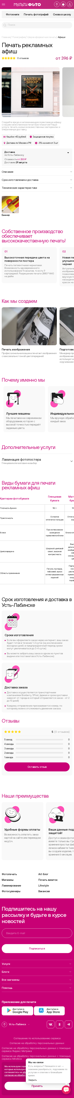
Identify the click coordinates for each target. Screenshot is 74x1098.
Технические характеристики (19, 187)
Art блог (43, 874)
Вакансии (44, 891)
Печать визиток (48, 879)
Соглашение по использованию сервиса (37, 1038)
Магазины (7, 879)
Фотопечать (9, 874)
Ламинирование (11, 885)
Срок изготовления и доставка (20, 179)
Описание (7, 171)
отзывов (23, 58)
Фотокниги (12, 14)
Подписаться (37, 948)
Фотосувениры (11, 891)
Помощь (7, 987)
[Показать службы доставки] (68, 153)
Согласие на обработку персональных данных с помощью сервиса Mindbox (36, 1057)
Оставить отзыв (37, 766)
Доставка (14, 153)
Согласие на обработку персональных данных (37, 1043)
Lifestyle (43, 885)
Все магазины (10, 979)
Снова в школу (62, 14)
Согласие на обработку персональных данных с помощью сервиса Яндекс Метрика (36, 1049)
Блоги (5, 971)
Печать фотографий (36, 14)
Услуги (6, 963)
